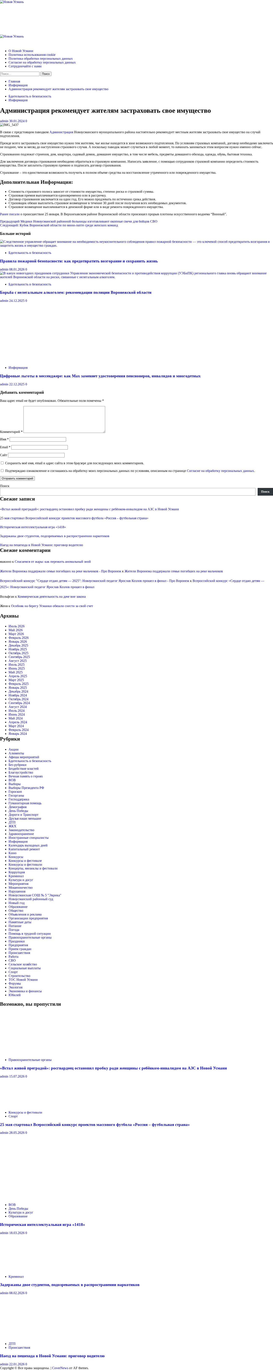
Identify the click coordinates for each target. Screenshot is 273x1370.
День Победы (18, 811)
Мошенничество (21, 887)
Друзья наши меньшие (25, 818)
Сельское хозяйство (23, 964)
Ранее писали (10, 214)
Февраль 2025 (19, 684)
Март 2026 (16, 634)
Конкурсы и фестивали (25, 864)
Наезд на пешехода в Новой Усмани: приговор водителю (41, 545)
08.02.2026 (17, 1293)
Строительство (19, 976)
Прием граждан (20, 949)
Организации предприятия (28, 918)
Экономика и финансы (25, 991)
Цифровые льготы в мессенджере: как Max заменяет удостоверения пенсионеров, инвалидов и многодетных (100, 376)
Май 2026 (16, 630)
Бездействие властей (24, 768)
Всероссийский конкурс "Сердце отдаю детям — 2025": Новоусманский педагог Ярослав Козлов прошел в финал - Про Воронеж (94, 581)
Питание (15, 926)
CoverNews (60, 1368)
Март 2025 (16, 680)
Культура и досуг (21, 880)
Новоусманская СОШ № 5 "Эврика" (35, 895)
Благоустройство (21, 772)
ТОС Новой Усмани (23, 979)
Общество (16, 910)
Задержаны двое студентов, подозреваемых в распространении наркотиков (54, 536)
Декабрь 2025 (18, 645)
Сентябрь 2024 (19, 703)
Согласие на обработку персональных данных (42, 62)
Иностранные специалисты (29, 837)
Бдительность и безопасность (30, 96)
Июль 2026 (17, 626)
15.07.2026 (17, 1076)
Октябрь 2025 (18, 653)
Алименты (16, 753)
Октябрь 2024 (18, 699)
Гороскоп (15, 791)
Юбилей (15, 995)
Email (5, 447)
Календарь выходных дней (28, 845)
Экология (15, 987)
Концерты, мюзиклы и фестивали (33, 868)
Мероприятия (18, 883)
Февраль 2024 (19, 730)
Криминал (16, 876)
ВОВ (12, 780)
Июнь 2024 (17, 714)
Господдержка (19, 799)
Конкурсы (16, 857)
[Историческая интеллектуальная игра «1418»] (32, 1197)
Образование (18, 907)
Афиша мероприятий (24, 757)
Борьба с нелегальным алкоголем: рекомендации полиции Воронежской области (75, 292)
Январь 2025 (18, 687)
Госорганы (16, 795)
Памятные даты (20, 922)
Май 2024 (16, 718)
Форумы (15, 983)
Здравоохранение (21, 834)
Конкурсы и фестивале (25, 860)
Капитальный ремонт (24, 849)
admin (4, 121)
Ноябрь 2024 (18, 695)
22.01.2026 (17, 1364)
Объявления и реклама (25, 914)
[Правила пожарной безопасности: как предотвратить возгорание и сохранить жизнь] (136, 245)
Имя (4, 439)
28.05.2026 (17, 1132)
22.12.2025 (17, 384)
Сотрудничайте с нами (25, 66)
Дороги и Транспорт (23, 814)
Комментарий (11, 432)
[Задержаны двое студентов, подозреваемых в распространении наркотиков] (32, 1269)
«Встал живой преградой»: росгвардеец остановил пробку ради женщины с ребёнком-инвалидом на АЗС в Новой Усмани (89, 509)
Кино (12, 853)
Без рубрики (17, 765)
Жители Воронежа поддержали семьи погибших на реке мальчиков (174, 571)
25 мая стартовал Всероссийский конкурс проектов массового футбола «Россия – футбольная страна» (74, 518)
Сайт (3, 455)
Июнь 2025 (17, 668)
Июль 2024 (17, 710)
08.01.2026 (17, 269)
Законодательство (21, 830)
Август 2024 (18, 707)
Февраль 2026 (19, 637)
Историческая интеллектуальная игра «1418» (33, 527)
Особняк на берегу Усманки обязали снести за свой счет (52, 606)
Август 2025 (18, 661)
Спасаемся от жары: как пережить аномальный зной (53, 561)
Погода (14, 930)
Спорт (13, 972)
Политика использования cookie (32, 54)
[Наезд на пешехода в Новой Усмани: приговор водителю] (32, 1336)
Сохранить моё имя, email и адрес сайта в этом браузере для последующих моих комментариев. (74, 463)
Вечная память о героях (26, 776)
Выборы (15, 784)
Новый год (17, 903)
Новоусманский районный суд (31, 899)
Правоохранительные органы (30, 937)
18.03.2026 (17, 1233)
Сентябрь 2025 (19, 657)
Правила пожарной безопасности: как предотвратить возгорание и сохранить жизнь (79, 261)
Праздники (17, 941)
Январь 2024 (18, 733)
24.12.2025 (17, 300)
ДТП (12, 822)
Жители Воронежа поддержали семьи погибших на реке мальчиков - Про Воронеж (60, 571)
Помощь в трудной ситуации (30, 933)
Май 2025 (16, 672)
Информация (18, 100)
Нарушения (17, 891)
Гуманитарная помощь (25, 803)
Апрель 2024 (18, 722)
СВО (12, 960)
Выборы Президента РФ (26, 788)
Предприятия (18, 945)
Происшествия (19, 953)
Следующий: (59, 225)
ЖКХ (12, 826)
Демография (17, 807)
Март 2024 (16, 726)
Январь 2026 (18, 641)
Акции (14, 749)
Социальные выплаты (25, 968)
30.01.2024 (17, 121)
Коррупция (17, 872)
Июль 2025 (17, 664)
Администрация (61, 132)
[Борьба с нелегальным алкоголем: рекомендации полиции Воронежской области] (136, 277)
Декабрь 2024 (18, 691)
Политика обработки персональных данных (41, 58)
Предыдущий (78, 221)
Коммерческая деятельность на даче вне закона (52, 596)
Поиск (4, 486)
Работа (13, 956)
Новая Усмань (22, 15)
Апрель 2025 (18, 676)
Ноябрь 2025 (18, 649)
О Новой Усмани (21, 51)
